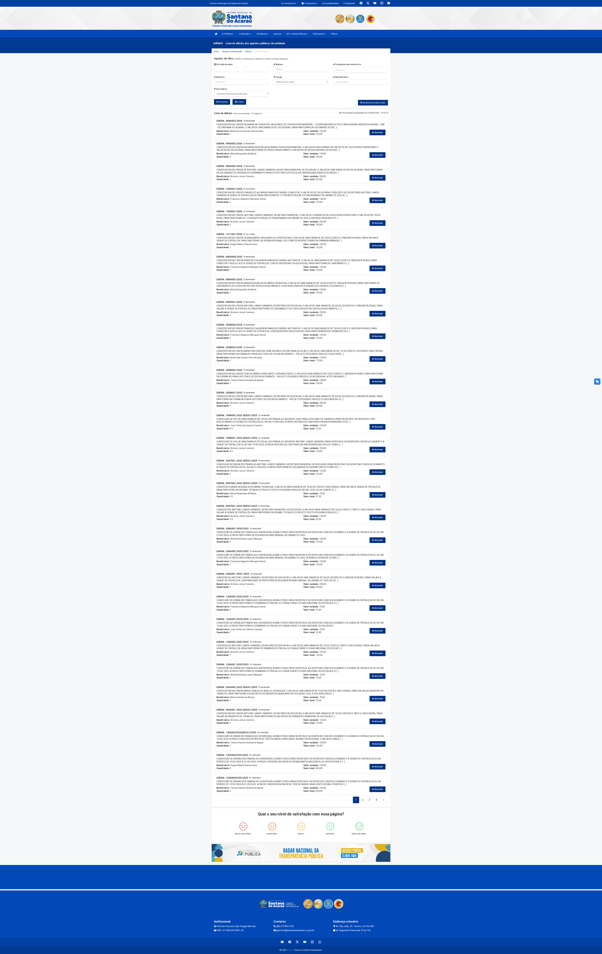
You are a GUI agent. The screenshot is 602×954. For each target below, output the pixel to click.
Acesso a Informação (232, 51)
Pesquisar (223, 102)
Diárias (248, 51)
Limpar (240, 102)
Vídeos (334, 34)
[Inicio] (216, 34)
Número (220, 77)
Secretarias (262, 34)
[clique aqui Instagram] (312, 942)
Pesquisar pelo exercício (348, 64)
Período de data (224, 64)
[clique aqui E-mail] (282, 942)
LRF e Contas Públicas (296, 34)
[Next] (383, 800)
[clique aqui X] (297, 942)
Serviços (277, 34)
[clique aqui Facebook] (290, 942)
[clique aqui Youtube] (305, 942)
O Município (245, 34)
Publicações (319, 34)
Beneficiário (341, 77)
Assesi (290, 950)
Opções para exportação (373, 102)
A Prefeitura (227, 34)
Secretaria (221, 89)
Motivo (279, 64)
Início (216, 51)
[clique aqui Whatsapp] (320, 942)
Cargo (278, 77)
